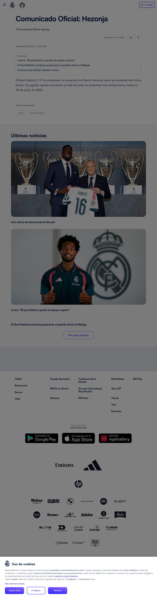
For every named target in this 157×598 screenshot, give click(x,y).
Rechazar (57, 590)
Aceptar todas (14, 590)
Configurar (35, 590)
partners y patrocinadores (66, 576)
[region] (78, 577)
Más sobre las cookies (14, 584)
